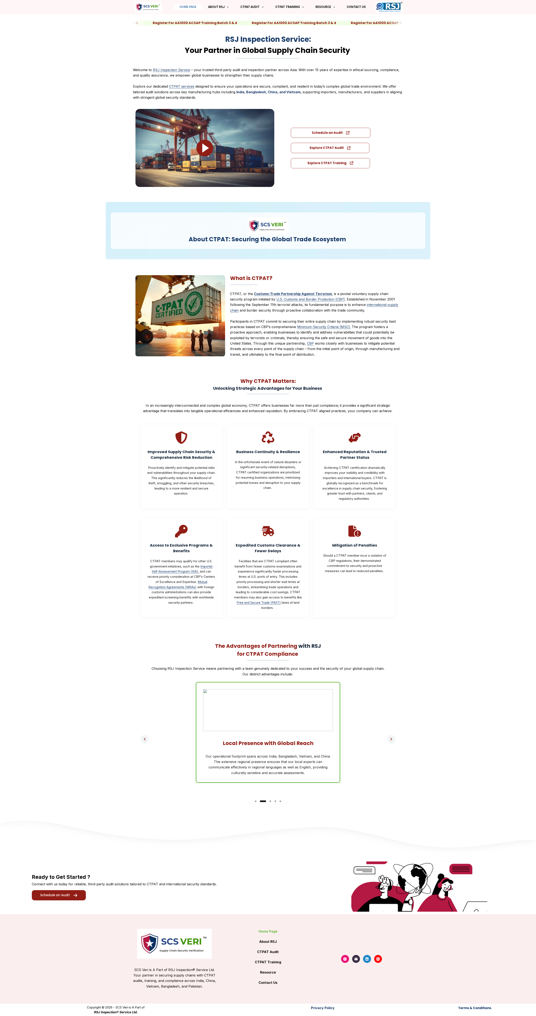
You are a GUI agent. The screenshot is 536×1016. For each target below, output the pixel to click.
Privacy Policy (323, 1008)
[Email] (356, 959)
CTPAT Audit (250, 7)
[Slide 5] (280, 801)
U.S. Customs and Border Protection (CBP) (310, 299)
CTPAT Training (287, 7)
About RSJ (216, 7)
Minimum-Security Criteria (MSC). (324, 327)
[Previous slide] (144, 739)
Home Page (188, 7)
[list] (268, 739)
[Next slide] (391, 739)
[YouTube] (378, 959)
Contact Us (356, 7)
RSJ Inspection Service (171, 70)
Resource (323, 7)
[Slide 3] (270, 801)
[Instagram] (345, 959)
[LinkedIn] (367, 959)
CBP (310, 343)
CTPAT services (181, 86)
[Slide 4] (275, 801)
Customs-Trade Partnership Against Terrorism (293, 294)
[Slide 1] (255, 801)
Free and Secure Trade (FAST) (259, 602)
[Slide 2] (263, 801)
